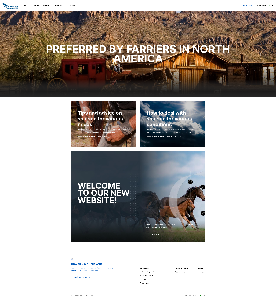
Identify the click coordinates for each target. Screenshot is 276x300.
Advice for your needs (95, 136)
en (272, 6)
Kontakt (72, 5)
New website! (247, 5)
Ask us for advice (83, 277)
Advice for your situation (166, 136)
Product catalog (41, 5)
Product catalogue (181, 272)
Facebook (201, 272)
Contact (143, 279)
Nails (25, 5)
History (58, 5)
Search (260, 6)
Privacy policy (145, 283)
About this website (146, 275)
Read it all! (155, 234)
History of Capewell (147, 272)
